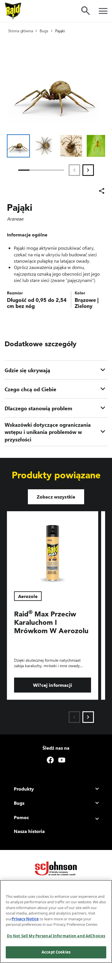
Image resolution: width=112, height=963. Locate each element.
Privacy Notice (25, 918)
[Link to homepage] (13, 11)
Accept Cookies (56, 952)
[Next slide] (88, 717)
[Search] (85, 10)
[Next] (88, 170)
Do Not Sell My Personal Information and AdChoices (56, 935)
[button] (18, 145)
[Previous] (74, 170)
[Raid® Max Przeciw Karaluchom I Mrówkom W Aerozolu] (52, 547)
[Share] (101, 190)
